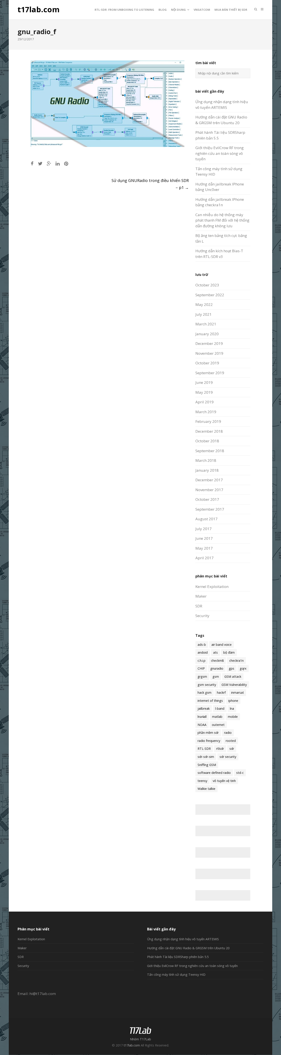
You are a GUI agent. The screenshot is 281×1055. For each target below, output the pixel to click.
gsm (216, 676)
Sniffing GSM (207, 765)
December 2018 (209, 431)
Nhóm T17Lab (140, 1039)
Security (202, 615)
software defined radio (214, 773)
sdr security (228, 757)
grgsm (202, 676)
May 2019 (204, 392)
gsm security (207, 685)
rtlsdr (220, 748)
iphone (233, 701)
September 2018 (209, 450)
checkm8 (217, 660)
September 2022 (209, 294)
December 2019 (209, 343)
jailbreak (204, 708)
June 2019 (204, 382)
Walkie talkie (206, 789)
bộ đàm (229, 652)
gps (231, 668)
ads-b (202, 644)
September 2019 (209, 372)
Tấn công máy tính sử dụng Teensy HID (176, 974)
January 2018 (207, 470)
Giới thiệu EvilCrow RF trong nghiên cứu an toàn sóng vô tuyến (219, 153)
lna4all (202, 717)
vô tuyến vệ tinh (224, 781)
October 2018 (207, 440)
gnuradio (216, 668)
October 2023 (207, 285)
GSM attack (232, 676)
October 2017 (207, 499)
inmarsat (237, 692)
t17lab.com (38, 9)
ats (215, 652)
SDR (198, 606)
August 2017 (206, 518)
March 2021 (205, 323)
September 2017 (209, 509)
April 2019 (204, 401)
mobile (233, 717)
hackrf (221, 692)
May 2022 (204, 304)
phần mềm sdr (208, 732)
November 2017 (209, 489)
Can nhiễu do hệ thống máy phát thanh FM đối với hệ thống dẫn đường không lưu (222, 220)
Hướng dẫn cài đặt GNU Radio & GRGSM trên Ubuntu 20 (188, 948)
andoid (203, 652)
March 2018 (205, 460)
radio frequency (209, 741)
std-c (240, 773)
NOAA (202, 725)
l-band (219, 708)
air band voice (221, 644)
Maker (201, 596)
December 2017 (209, 479)
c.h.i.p (201, 660)
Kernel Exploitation (212, 586)
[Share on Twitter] (40, 163)
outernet (218, 725)
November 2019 (209, 353)
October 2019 (207, 362)
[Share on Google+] (49, 163)
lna (232, 708)
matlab (217, 717)
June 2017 (204, 538)
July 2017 (203, 528)
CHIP (201, 668)
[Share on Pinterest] (66, 163)
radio (228, 732)
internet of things (210, 701)
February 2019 (208, 421)
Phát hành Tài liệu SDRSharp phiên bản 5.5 (178, 957)
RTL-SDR (204, 748)
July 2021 (203, 314)
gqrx (243, 668)
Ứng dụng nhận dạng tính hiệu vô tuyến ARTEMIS (183, 939)
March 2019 (205, 411)
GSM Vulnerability (234, 685)
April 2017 (204, 557)
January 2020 (207, 333)
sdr (231, 748)
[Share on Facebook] (32, 163)
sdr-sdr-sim (206, 757)
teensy (202, 781)
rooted (231, 741)
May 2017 (204, 548)
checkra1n (236, 660)
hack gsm (204, 692)
